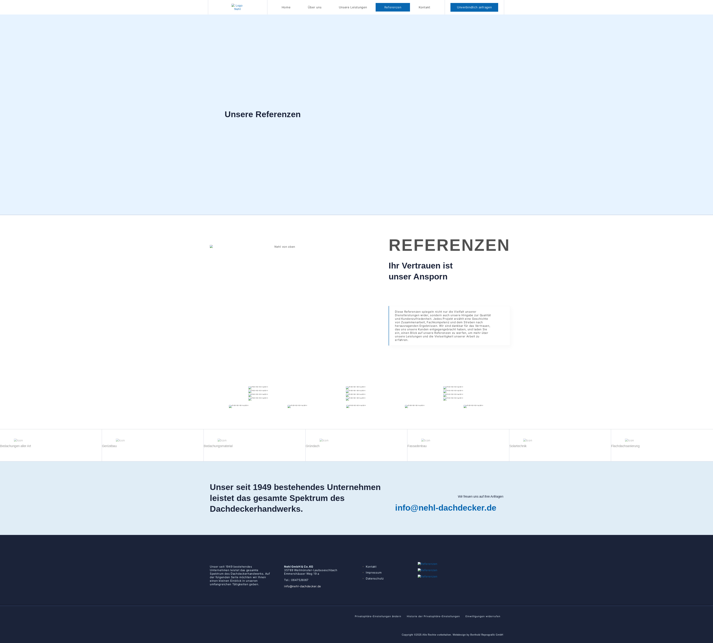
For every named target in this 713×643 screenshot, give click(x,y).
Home (286, 7)
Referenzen (392, 7)
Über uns (315, 7)
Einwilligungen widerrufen (482, 616)
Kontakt (424, 7)
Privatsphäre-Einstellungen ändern (378, 616)
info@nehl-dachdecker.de (445, 507)
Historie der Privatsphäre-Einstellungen (433, 616)
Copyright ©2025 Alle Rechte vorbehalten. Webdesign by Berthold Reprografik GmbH (452, 634)
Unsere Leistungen (353, 7)
